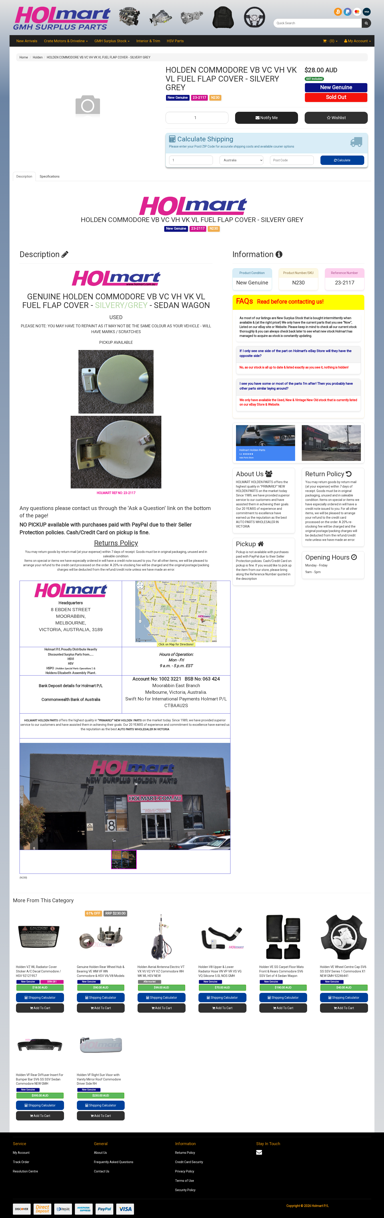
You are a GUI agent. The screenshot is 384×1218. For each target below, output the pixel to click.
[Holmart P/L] (62, 17)
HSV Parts (175, 41)
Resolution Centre (25, 1171)
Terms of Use (184, 1180)
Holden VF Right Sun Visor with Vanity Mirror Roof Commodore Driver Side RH (99, 1079)
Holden (38, 57)
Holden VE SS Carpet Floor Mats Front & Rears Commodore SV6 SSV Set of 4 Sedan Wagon (281, 971)
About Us (100, 1152)
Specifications (50, 176)
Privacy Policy (184, 1171)
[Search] (366, 23)
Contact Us (101, 1171)
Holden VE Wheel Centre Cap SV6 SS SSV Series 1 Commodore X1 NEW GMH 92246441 (343, 971)
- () (330, 41)
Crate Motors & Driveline (65, 41)
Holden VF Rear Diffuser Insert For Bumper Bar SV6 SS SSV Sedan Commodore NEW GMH (39, 1079)
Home (24, 57)
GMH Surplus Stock (110, 41)
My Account (21, 1152)
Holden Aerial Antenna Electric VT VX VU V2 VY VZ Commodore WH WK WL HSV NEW (161, 971)
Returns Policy (185, 1152)
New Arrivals (26, 41)
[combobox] (317, 23)
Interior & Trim (148, 41)
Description (24, 176)
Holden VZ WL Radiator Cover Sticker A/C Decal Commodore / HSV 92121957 (38, 971)
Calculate (343, 160)
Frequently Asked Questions (113, 1162)
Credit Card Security (189, 1162)
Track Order (21, 1162)
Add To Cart (41, 1008)
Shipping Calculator (42, 997)
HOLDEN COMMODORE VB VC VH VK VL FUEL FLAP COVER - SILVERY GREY (98, 57)
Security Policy (185, 1190)
